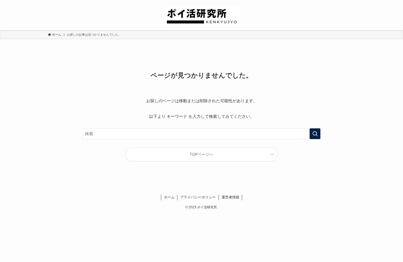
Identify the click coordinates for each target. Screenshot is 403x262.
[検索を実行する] (315, 133)
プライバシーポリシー (198, 197)
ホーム (169, 197)
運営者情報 (230, 197)
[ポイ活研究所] (201, 16)
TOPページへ (201, 154)
